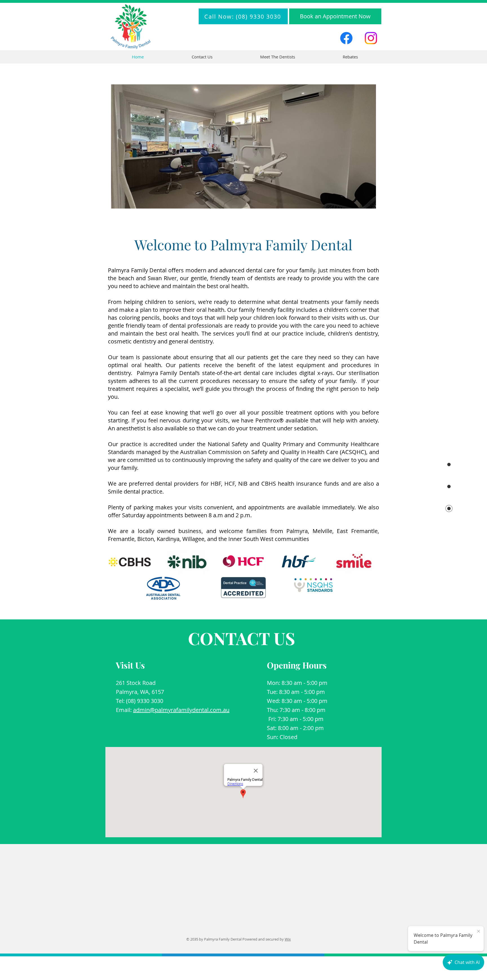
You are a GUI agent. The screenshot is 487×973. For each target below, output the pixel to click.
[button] (277, 57)
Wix (288, 939)
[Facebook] (346, 38)
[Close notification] (478, 931)
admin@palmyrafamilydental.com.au (181, 710)
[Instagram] (371, 38)
